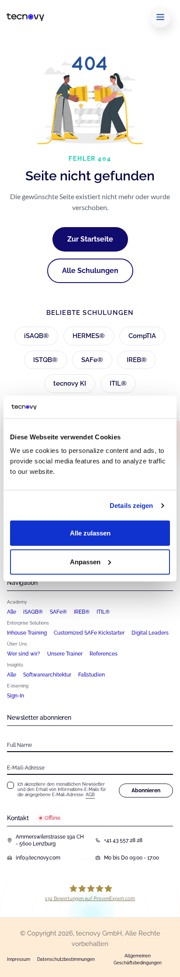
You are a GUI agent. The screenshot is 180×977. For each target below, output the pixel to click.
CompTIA (142, 336)
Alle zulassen (90, 533)
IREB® (137, 360)
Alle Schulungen (90, 270)
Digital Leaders (150, 633)
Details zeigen (131, 505)
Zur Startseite (90, 239)
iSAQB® (36, 336)
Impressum (18, 959)
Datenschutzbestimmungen (66, 959)
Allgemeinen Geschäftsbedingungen (138, 959)
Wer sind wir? (23, 654)
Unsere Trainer (65, 654)
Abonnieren (146, 790)
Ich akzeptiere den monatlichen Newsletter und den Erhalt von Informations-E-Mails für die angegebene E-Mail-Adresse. (61, 789)
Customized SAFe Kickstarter (89, 633)
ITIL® (118, 383)
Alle (11, 612)
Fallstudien (91, 675)
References (104, 654)
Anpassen (85, 562)
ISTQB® (45, 360)
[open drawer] (160, 17)
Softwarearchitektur (47, 675)
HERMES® (89, 336)
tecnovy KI (69, 383)
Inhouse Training (27, 633)
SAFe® (92, 360)
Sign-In (15, 696)
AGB (90, 794)
